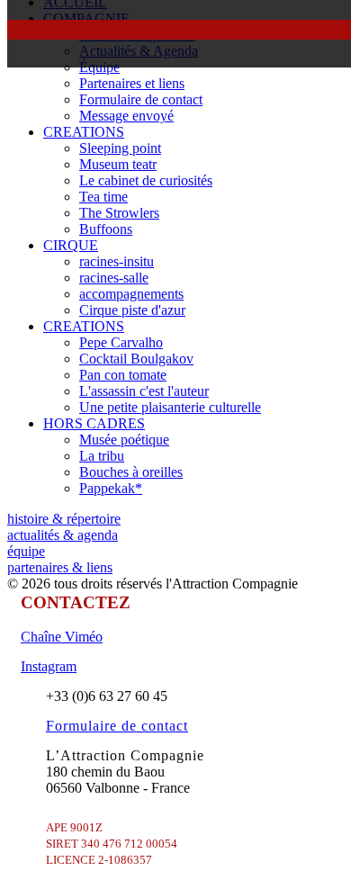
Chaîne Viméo (62, 636)
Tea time (103, 196)
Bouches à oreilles (131, 472)
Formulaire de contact (140, 99)
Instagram (48, 666)
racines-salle (113, 277)
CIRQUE (70, 245)
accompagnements (131, 293)
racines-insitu (116, 261)
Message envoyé (126, 115)
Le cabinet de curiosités (145, 180)
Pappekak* (110, 488)
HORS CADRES (94, 423)
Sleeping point (120, 148)
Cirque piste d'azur (132, 310)
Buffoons (105, 229)
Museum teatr (118, 164)
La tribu (101, 455)
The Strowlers (119, 212)
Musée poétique (124, 439)
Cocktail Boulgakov (136, 358)
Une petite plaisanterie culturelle (170, 407)
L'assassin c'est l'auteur (144, 391)
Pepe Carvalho (121, 342)
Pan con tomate (122, 374)
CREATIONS (83, 131)
